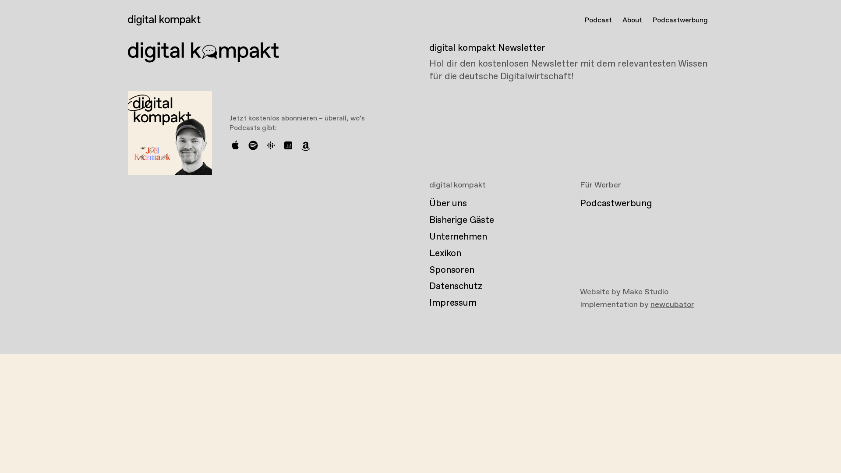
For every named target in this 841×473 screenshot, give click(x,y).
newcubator (672, 305)
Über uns (448, 204)
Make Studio (645, 292)
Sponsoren (451, 270)
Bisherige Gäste (461, 220)
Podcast (598, 20)
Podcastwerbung (680, 20)
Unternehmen (458, 237)
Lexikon (445, 253)
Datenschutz (456, 286)
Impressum (453, 303)
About (632, 20)
